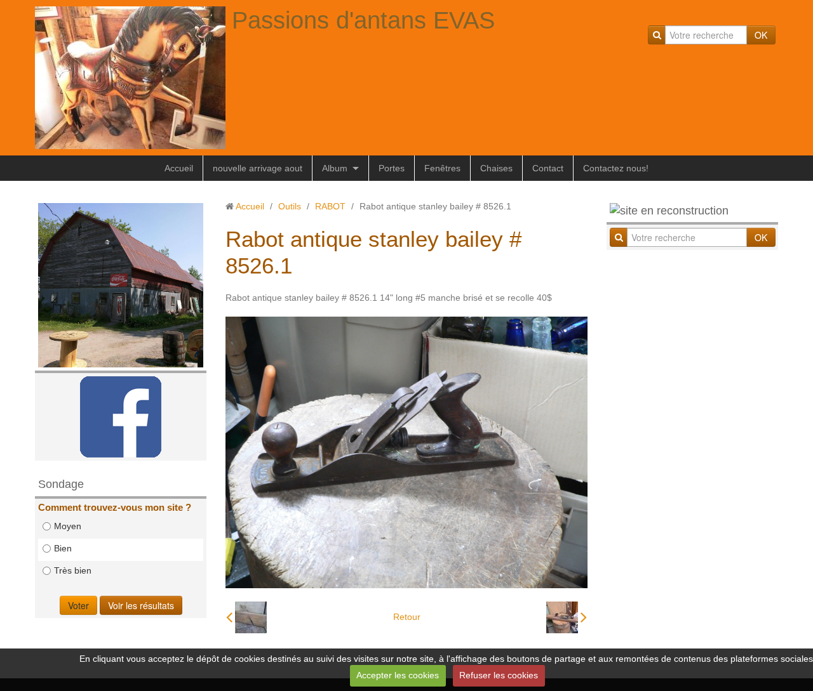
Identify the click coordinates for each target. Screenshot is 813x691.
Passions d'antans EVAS (363, 20)
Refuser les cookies (498, 675)
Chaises (496, 168)
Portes (392, 168)
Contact (547, 168)
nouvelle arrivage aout (257, 168)
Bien (63, 548)
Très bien (72, 570)
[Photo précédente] (246, 617)
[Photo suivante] (566, 617)
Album (334, 168)
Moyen (67, 526)
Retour (406, 617)
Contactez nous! (615, 168)
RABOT (330, 206)
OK (761, 35)
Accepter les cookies (397, 675)
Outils (289, 206)
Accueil (179, 168)
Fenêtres (442, 168)
